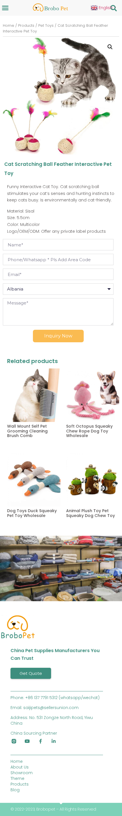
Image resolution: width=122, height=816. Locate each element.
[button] (5, 7)
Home (8, 25)
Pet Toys (46, 25)
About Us (19, 767)
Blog (15, 790)
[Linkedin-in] (53, 741)
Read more (16, 449)
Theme (17, 778)
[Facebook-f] (40, 741)
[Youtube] (27, 741)
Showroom (21, 773)
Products (26, 25)
